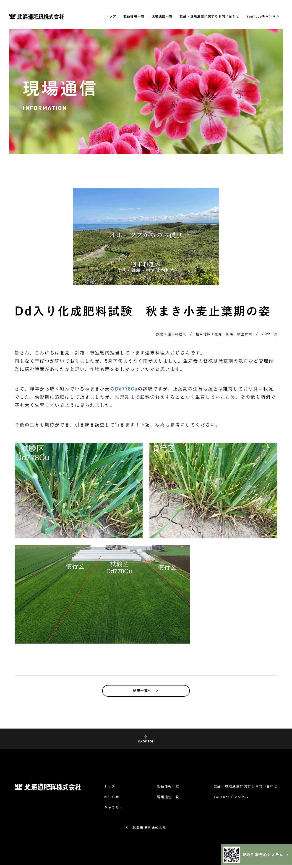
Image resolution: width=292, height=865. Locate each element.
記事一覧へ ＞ (146, 691)
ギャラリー (113, 808)
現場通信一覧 (161, 16)
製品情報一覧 (133, 16)
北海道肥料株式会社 (149, 827)
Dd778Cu (126, 388)
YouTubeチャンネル (262, 16)
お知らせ (111, 797)
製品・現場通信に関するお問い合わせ (209, 16)
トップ (111, 16)
